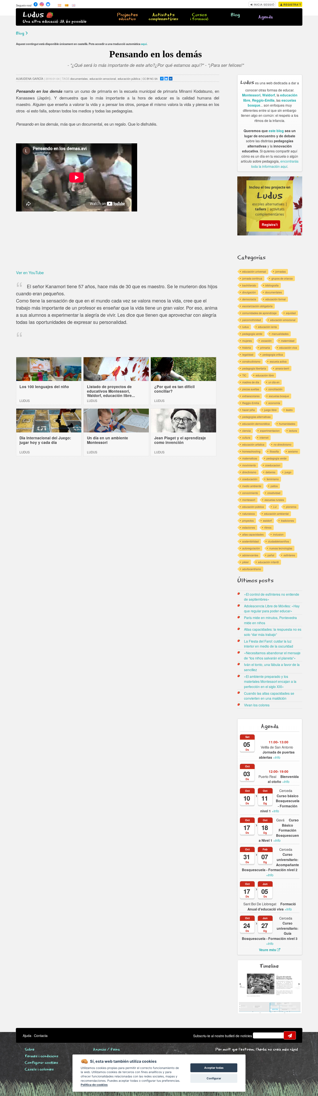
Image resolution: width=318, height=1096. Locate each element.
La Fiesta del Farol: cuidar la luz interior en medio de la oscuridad (268, 644)
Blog (235, 15)
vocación (266, 340)
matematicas (249, 458)
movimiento (249, 465)
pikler (245, 562)
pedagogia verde (277, 458)
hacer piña (248, 410)
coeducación (249, 479)
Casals (39, 1069)
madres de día (250, 382)
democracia (249, 299)
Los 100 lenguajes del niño (44, 386)
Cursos (199, 17)
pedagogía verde (252, 334)
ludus (245, 327)
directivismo (249, 472)
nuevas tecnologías (280, 548)
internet (264, 437)
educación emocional (103, 79)
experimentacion (270, 430)
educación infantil (268, 562)
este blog (276, 130)
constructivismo (251, 361)
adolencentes (250, 555)
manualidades (280, 334)
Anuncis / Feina (106, 1049)
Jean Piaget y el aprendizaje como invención (180, 440)
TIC (244, 375)
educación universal (254, 271)
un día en (273, 382)
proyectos (248, 520)
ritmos (267, 527)
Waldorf (268, 95)
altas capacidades (253, 534)
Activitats (163, 17)
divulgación (249, 292)
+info (277, 755)
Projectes (127, 17)
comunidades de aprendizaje (259, 313)
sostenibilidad (250, 541)
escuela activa (278, 361)
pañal (271, 555)
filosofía (274, 451)
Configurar (214, 1078)
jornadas (280, 271)
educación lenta (267, 327)
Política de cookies (94, 1084)
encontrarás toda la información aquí (275, 164)
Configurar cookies (41, 1062)
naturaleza (248, 513)
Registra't (292, 4)
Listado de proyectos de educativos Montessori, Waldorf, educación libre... (111, 391)
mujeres (247, 340)
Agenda (265, 17)
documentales (79, 79)
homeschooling (251, 451)
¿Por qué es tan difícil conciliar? (174, 389)
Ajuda (27, 1035)
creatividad (273, 493)
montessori (248, 500)
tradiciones (287, 520)
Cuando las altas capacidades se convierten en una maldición (269, 696)
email (259, 1035)
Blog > (22, 33)
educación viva (288, 347)
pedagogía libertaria (254, 368)
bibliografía (272, 285)
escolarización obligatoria (257, 306)
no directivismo (282, 444)
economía (274, 403)
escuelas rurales (274, 500)
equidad (291, 313)
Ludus (33, 15)
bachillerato (249, 285)
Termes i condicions (41, 1056)
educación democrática (256, 424)
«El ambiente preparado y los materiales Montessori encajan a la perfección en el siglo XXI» (270, 681)
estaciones (248, 527)
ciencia (246, 430)
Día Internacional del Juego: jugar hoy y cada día (45, 440)
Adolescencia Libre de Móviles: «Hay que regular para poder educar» (272, 608)
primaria (265, 347)
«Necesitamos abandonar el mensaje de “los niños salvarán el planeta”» (272, 655)
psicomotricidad (251, 320)
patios (274, 486)
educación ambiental (276, 513)
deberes (270, 472)
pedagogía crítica (273, 354)
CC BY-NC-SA (150, 78)
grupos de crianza (282, 278)
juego (288, 472)
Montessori (251, 95)
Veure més (268, 949)
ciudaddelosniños (278, 541)
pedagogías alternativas (256, 417)
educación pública (129, 79)
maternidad (287, 340)
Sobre (29, 1049)
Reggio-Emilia (263, 100)
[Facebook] (162, 79)
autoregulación (251, 548)
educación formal (275, 299)
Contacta (41, 1035)
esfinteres (289, 555)
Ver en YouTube (30, 272)
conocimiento (250, 493)
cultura (246, 437)
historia (246, 347)
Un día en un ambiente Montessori (107, 440)
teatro (289, 410)
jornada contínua (252, 278)
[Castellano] (59, 5)
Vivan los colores (257, 704)
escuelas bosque (279, 396)
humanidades (287, 424)
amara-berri (282, 368)
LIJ (275, 507)
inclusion (278, 534)
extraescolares (251, 396)
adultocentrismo (251, 569)
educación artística (253, 444)
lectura (293, 430)
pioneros (291, 507)
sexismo (293, 451)
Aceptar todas (213, 1067)
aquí (144, 44)
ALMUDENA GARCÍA (29, 79)
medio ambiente (251, 486)
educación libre (265, 375)
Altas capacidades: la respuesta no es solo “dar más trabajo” (272, 632)
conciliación (275, 389)
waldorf (267, 520)
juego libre (270, 410)
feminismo (273, 479)
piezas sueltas (250, 389)
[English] (73, 5)
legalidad (247, 354)
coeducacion (272, 465)
